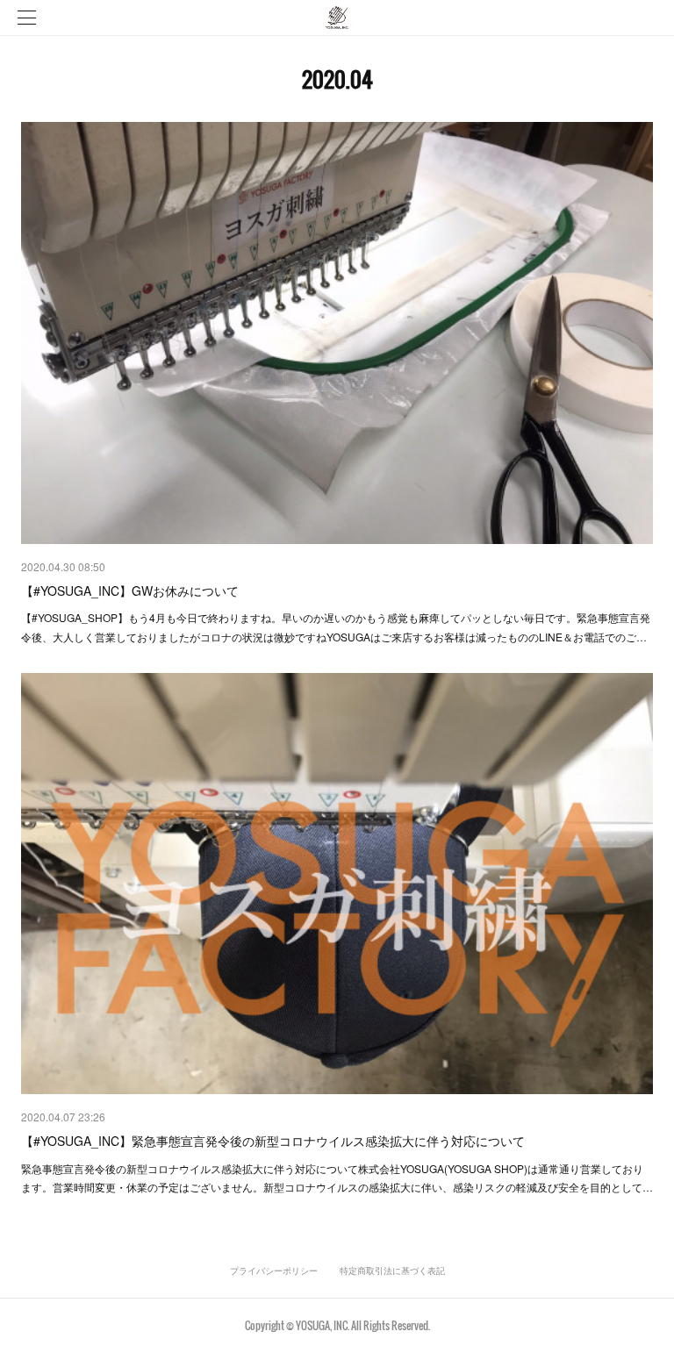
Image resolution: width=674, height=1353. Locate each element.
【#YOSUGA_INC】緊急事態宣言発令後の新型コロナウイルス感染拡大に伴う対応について (273, 1140)
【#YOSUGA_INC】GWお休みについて (130, 590)
